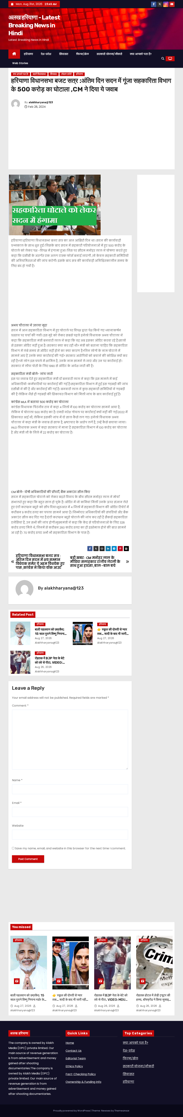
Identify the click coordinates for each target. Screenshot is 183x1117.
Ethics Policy (74, 1066)
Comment (20, 706)
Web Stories (20, 63)
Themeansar (121, 1110)
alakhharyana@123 (41, 102)
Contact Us (73, 1051)
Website (18, 826)
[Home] (14, 54)
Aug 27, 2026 (43, 638)
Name (17, 780)
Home (70, 1043)
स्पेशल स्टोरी (66, 74)
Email (17, 803)
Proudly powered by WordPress (72, 1110)
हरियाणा (28, 54)
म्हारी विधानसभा (39, 74)
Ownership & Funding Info (83, 1082)
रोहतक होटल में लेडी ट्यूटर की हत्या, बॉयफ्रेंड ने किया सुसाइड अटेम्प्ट (153, 999)
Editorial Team (76, 1058)
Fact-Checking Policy (81, 1074)
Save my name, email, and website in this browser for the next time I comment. (70, 848)
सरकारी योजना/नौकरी (109, 54)
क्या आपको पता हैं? (141, 54)
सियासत (63, 54)
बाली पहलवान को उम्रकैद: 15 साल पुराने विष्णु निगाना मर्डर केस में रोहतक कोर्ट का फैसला (28, 999)
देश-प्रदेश (46, 54)
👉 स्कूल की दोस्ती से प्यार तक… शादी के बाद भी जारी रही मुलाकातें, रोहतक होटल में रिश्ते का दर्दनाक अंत (69, 1001)
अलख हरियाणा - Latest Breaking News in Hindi (34, 25)
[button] (162, 59)
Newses (105, 1110)
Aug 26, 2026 (43, 667)
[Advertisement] (91, 139)
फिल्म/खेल (82, 54)
